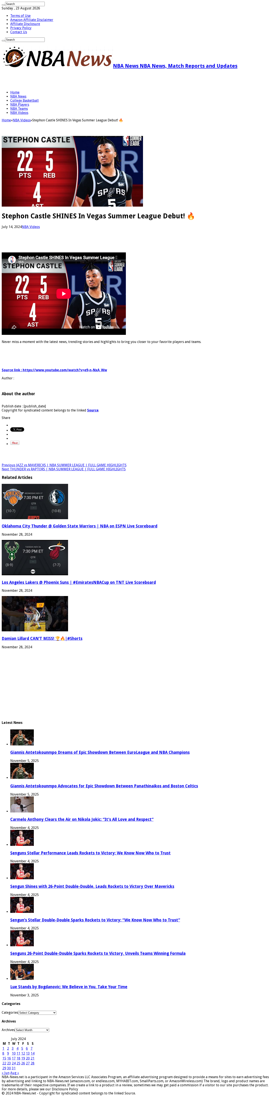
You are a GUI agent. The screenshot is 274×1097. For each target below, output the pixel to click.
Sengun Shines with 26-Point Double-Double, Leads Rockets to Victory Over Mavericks (92, 886)
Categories (10, 1013)
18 (18, 1058)
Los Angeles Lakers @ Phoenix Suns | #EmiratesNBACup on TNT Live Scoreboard (79, 582)
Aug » (14, 1073)
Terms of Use (20, 16)
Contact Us (18, 32)
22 (4, 1063)
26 (23, 1063)
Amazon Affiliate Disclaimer (31, 20)
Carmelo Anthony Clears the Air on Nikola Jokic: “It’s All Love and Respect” (81, 819)
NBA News (18, 96)
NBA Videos (19, 113)
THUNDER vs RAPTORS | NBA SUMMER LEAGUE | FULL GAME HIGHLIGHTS (64, 469)
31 (14, 1068)
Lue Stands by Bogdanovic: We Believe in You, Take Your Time (68, 987)
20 (28, 1058)
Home (14, 92)
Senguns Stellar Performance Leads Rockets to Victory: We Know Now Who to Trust (90, 853)
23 (9, 1063)
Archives (8, 1030)
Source (92, 410)
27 (28, 1063)
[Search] (3, 5)
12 (23, 1053)
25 (18, 1063)
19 (23, 1058)
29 (4, 1068)
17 (14, 1058)
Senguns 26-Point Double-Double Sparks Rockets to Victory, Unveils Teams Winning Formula (98, 953)
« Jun (5, 1073)
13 (28, 1053)
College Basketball (24, 100)
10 (14, 1053)
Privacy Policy (20, 28)
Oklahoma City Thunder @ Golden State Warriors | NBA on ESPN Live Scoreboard (79, 526)
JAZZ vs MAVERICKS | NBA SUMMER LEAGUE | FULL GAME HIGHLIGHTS (64, 465)
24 (14, 1063)
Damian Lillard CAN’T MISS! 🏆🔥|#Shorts (42, 638)
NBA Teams (19, 109)
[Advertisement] (52, 79)
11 (18, 1053)
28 (32, 1063)
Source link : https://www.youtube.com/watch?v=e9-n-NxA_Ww (54, 370)
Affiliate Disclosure (25, 24)
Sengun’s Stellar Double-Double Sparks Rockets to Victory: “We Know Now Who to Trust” (95, 920)
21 (32, 1058)
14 (32, 1053)
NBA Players (19, 105)
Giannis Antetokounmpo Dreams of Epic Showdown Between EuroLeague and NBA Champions (100, 752)
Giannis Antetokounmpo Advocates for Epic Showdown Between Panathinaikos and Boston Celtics (104, 786)
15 (4, 1058)
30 (9, 1068)
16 (9, 1058)
